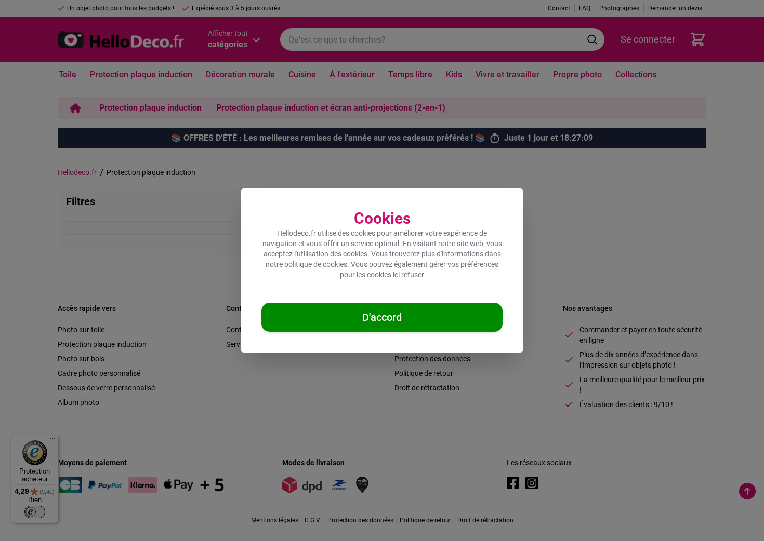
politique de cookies (315, 264)
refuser (412, 274)
